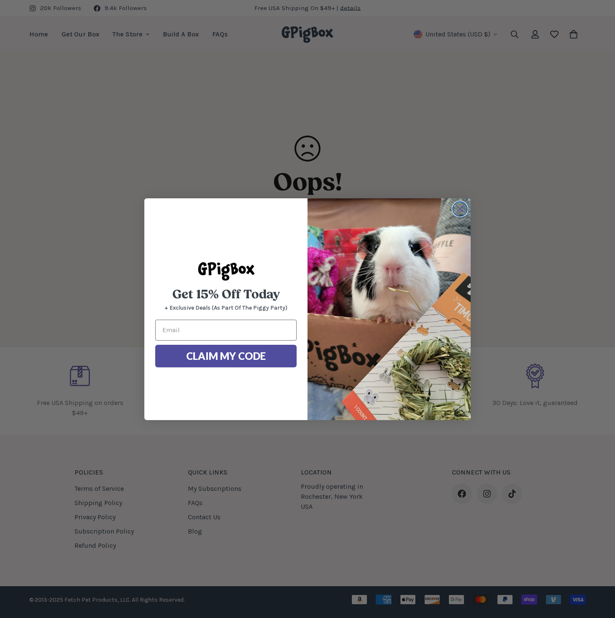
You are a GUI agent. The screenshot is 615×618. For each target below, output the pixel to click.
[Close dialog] (460, 209)
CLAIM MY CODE (226, 356)
